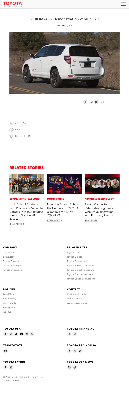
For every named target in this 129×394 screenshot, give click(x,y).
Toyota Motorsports (13, 265)
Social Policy (9, 298)
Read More (15, 223)
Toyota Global (74, 256)
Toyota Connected (76, 261)
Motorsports (55, 198)
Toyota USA (73, 252)
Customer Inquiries (77, 294)
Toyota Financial (11, 261)
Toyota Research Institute (80, 265)
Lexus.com (8, 256)
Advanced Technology (99, 198)
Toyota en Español (12, 269)
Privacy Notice (10, 307)
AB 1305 (7, 311)
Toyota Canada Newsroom (81, 278)
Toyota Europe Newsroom (80, 274)
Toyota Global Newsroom (80, 269)
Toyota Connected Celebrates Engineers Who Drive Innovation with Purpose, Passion (99, 209)
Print (17, 129)
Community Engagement (24, 198)
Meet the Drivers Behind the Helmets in (63, 209)
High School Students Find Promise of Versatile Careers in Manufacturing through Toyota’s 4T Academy (26, 211)
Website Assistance (77, 302)
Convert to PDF (23, 135)
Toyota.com (9, 252)
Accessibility (9, 302)
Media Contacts (75, 298)
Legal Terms (9, 294)
